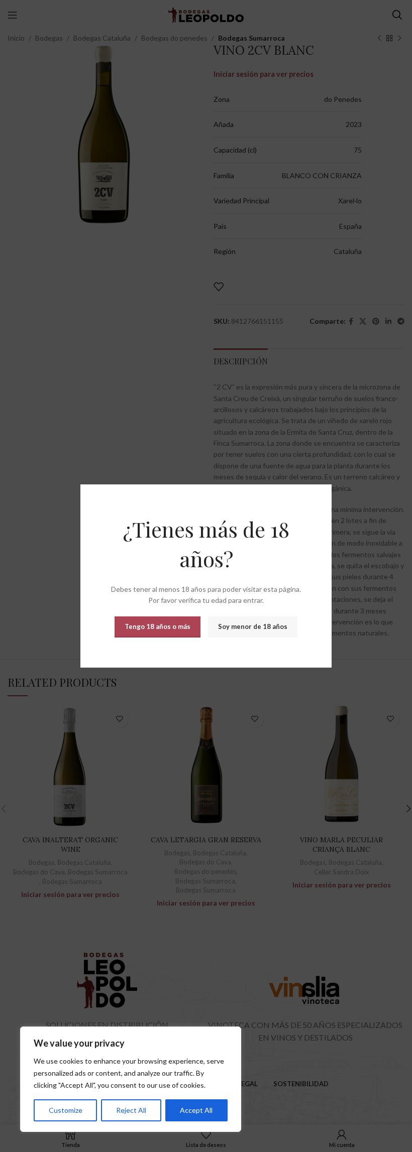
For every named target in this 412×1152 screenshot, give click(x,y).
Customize (65, 1110)
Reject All (131, 1110)
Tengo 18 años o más (157, 626)
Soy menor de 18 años (252, 626)
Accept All (196, 1110)
